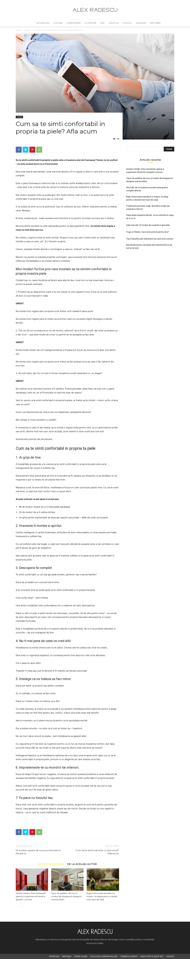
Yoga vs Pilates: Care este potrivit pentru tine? (147, 232)
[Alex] (95, 10)
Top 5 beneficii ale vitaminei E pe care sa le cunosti (149, 239)
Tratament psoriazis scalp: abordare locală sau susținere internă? (148, 207)
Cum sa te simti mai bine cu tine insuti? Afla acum (97, 852)
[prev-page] (17, 905)
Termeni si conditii (128, 956)
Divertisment (74, 23)
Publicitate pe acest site (151, 956)
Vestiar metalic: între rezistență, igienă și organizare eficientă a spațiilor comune (31, 896)
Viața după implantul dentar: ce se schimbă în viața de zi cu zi (150, 216)
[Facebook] (19, 150)
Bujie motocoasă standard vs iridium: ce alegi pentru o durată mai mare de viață (102, 896)
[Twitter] (25, 150)
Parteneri (66, 956)
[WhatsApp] (39, 150)
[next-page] (22, 905)
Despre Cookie (80, 956)
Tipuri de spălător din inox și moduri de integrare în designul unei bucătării (66, 896)
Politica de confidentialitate (104, 956)
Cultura (57, 23)
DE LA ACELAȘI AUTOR (82, 864)
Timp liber (155, 23)
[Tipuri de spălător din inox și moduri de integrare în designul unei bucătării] (67, 879)
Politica (127, 23)
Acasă (18, 30)
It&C (102, 23)
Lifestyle (114, 23)
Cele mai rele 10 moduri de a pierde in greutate (148, 225)
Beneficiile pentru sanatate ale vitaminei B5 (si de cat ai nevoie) (149, 246)
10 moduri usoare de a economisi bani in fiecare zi (38, 852)
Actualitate (43, 23)
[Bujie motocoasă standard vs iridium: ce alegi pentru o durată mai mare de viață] (103, 879)
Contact (170, 956)
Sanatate (141, 23)
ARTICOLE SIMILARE (51, 864)
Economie (90, 23)
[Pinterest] (32, 150)
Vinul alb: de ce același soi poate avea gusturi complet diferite (147, 189)
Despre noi (54, 956)
